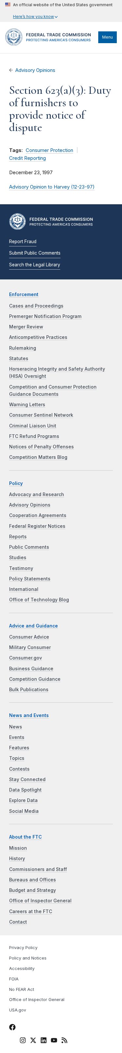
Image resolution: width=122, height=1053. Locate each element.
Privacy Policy (23, 947)
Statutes (18, 358)
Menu (107, 37)
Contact (18, 922)
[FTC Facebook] (12, 1028)
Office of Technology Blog (39, 599)
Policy (16, 483)
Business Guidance (31, 668)
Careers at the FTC (30, 911)
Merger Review (26, 326)
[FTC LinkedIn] (43, 1041)
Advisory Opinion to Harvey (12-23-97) (52, 187)
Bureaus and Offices (32, 879)
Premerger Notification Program (45, 316)
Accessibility (21, 968)
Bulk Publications (28, 689)
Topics (16, 758)
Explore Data (23, 800)
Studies (17, 557)
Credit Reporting (27, 158)
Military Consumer (30, 647)
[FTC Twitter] (33, 1040)
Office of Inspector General (40, 900)
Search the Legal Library (34, 264)
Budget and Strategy (32, 890)
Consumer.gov (25, 657)
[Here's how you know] (59, 11)
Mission (18, 848)
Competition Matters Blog (38, 457)
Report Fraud (22, 241)
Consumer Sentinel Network (41, 415)
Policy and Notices (28, 958)
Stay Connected (27, 779)
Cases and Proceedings (36, 306)
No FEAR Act (21, 989)
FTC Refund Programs (34, 436)
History (17, 858)
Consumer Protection (49, 150)
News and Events (29, 715)
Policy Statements (29, 578)
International (23, 589)
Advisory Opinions (35, 70)
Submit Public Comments (35, 253)
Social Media (24, 811)
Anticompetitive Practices (38, 337)
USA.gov (17, 1010)
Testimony (21, 568)
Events (16, 737)
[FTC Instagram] (23, 1041)
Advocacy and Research (36, 494)
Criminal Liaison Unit (32, 425)
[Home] (50, 43)
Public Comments (29, 547)
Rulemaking (22, 348)
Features (19, 747)
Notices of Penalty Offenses (41, 446)
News (15, 726)
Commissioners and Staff (38, 869)
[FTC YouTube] (54, 1041)
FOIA (14, 979)
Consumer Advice (29, 637)
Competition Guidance (35, 679)
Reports (18, 536)
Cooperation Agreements (37, 515)
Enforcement (23, 294)
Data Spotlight (25, 790)
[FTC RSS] (64, 1041)
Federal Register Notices (37, 526)
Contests (19, 769)
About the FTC (25, 837)
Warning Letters (27, 404)
